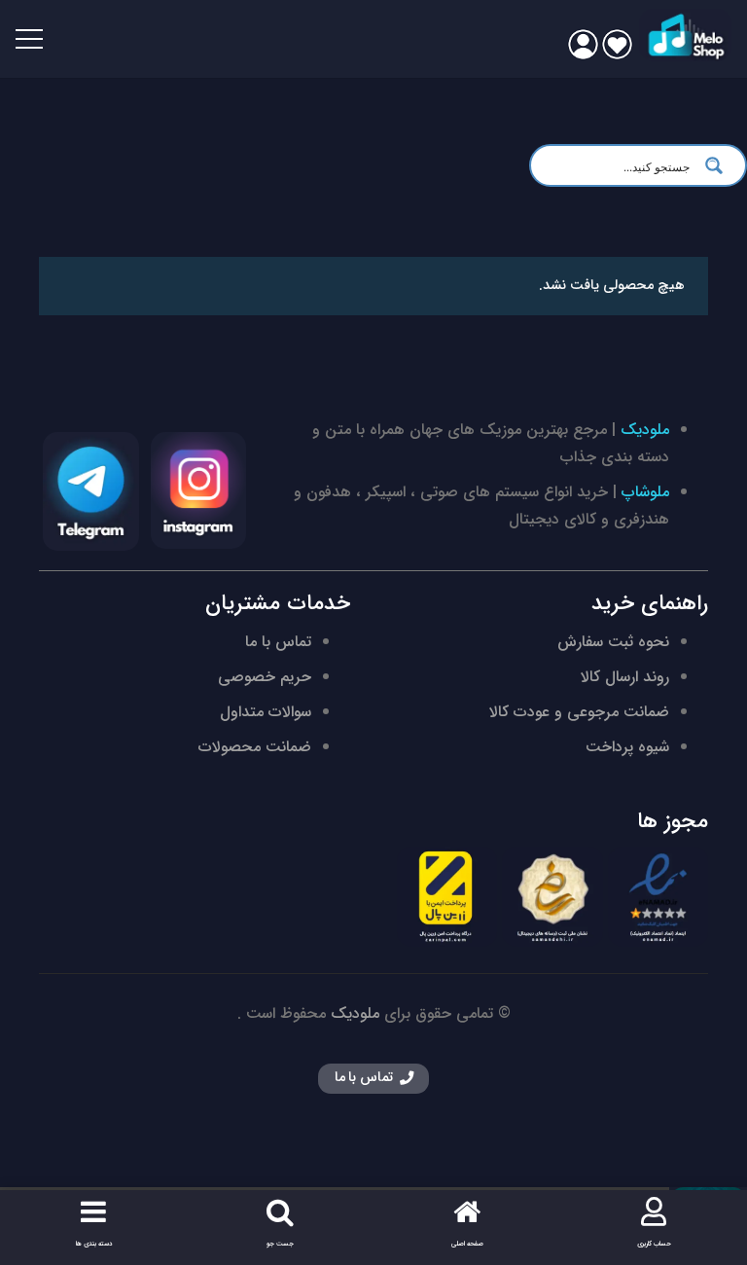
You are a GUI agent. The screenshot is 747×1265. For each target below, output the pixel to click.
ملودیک (645, 429)
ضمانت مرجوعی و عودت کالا (579, 712)
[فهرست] (29, 39)
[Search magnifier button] (719, 165)
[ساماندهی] (552, 897)
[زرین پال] (447, 897)
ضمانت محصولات (254, 747)
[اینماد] (658, 897)
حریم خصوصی (264, 677)
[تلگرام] (91, 491)
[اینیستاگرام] (199, 490)
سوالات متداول (265, 712)
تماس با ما (278, 642)
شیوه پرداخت (627, 747)
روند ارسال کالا (625, 677)
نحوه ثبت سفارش (613, 642)
